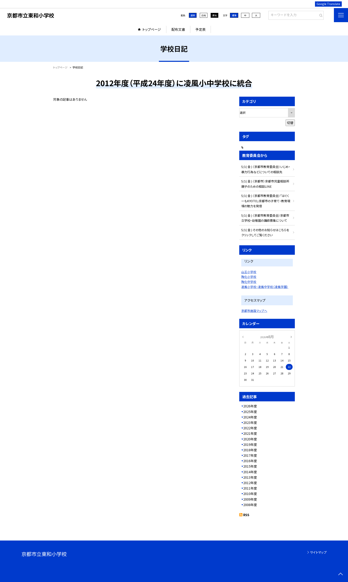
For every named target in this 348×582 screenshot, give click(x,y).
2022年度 (250, 428)
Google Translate (328, 4)
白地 (203, 15)
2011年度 (250, 488)
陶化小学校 (248, 276)
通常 (193, 15)
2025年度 (250, 411)
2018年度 (250, 449)
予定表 (200, 29)
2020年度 (250, 439)
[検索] (320, 14)
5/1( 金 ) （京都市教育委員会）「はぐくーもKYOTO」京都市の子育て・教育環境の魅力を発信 (265, 201)
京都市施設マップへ (254, 311)
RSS (246, 514)
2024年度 (250, 417)
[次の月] (291, 336)
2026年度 (250, 406)
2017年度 (250, 455)
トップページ (151, 29)
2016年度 (250, 460)
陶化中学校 (248, 282)
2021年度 (250, 433)
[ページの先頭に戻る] (340, 574)
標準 (234, 15)
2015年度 (250, 466)
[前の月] (242, 336)
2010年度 (250, 493)
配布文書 (178, 29)
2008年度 (250, 504)
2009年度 (250, 499)
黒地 (214, 15)
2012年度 (250, 482)
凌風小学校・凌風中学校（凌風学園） (264, 287)
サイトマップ (318, 552)
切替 (290, 122)
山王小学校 (248, 272)
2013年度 (250, 477)
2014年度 (250, 471)
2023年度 (250, 422)
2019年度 (250, 444)
